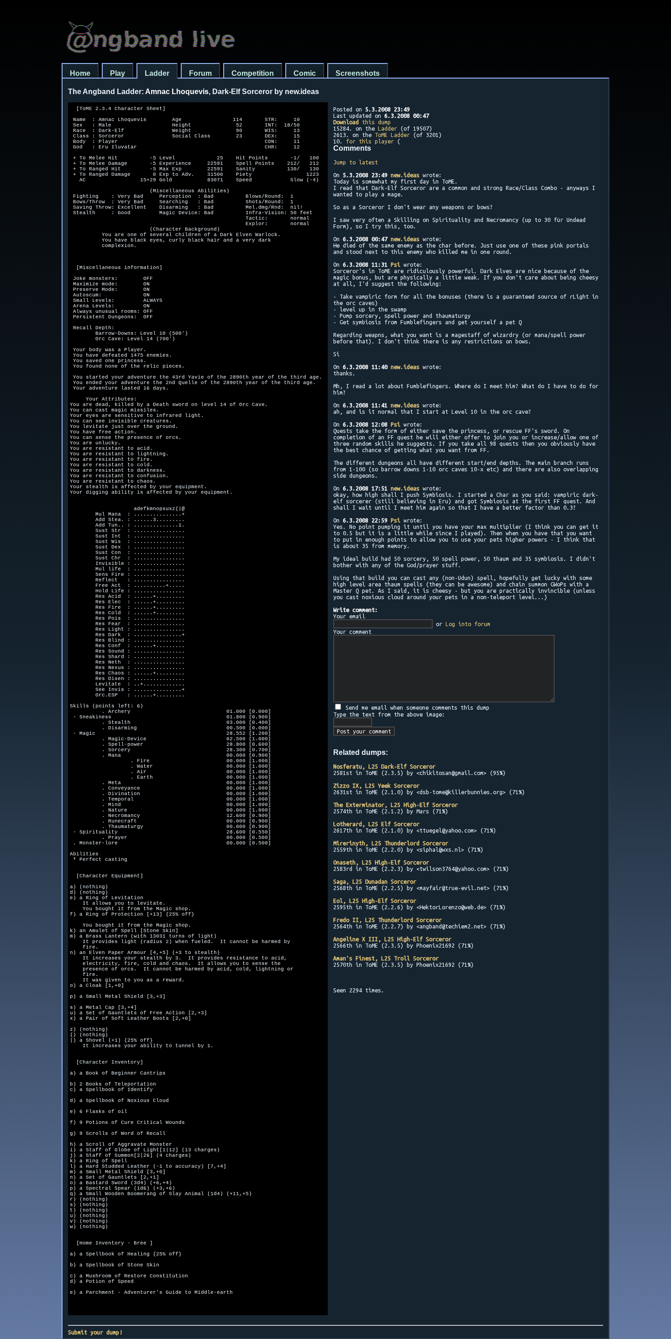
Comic (305, 73)
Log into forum (468, 624)
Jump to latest (355, 162)
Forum (200, 73)
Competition (252, 73)
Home (80, 73)
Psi (395, 264)
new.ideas (405, 175)
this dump (362, 122)
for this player (370, 141)
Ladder (157, 73)
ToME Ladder (392, 135)
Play (117, 73)
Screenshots (358, 73)
